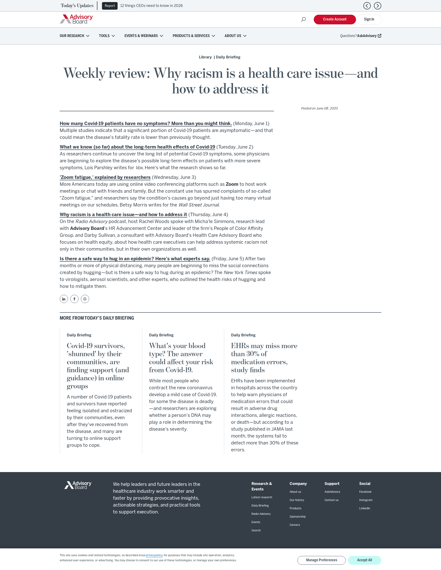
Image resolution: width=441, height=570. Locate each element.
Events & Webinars (141, 36)
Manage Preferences (321, 560)
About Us (233, 36)
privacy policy (154, 555)
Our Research (72, 36)
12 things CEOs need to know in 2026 (151, 6)
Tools (104, 36)
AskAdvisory (367, 36)
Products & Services (191, 36)
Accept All (364, 560)
